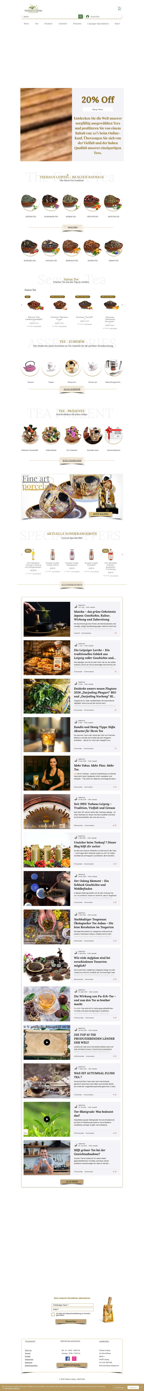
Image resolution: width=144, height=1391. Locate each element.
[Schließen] (141, 1387)
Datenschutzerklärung (12, 1388)
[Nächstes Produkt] (122, 305)
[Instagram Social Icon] (74, 1294)
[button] (119, 8)
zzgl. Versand (37, 326)
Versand (27, 1289)
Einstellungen (119, 1387)
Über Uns (28, 1286)
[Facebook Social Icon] (67, 1294)
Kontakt (27, 1292)
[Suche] (80, 16)
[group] (72, 312)
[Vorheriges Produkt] (21, 305)
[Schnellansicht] (52, 554)
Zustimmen (133, 1387)
